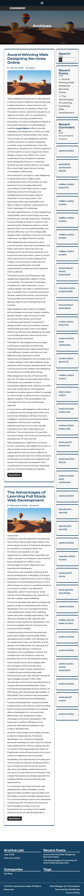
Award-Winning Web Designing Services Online (27, 59)
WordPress (74, 889)
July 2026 (9, 854)
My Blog (8, 874)
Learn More (22, 128)
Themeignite (73, 886)
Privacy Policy (73, 893)
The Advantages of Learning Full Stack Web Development (26, 496)
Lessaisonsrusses (17, 8)
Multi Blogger (56, 886)
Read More (15, 475)
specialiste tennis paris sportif (65, 167)
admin (31, 68)
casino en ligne (66, 151)
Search (64, 53)
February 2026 (12, 858)
